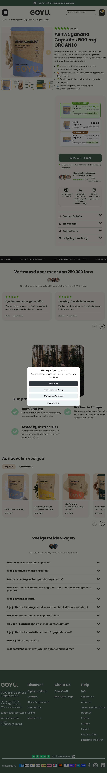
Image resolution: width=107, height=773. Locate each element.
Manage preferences (53, 396)
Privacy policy (53, 403)
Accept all (53, 383)
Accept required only (53, 390)
